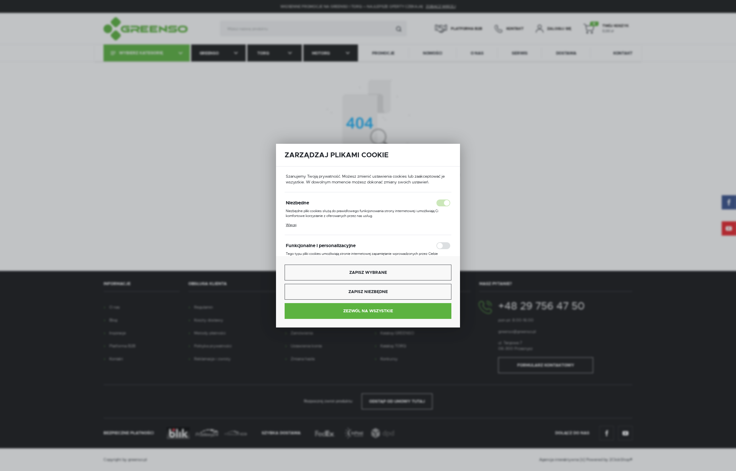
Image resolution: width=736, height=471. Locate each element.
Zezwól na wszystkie (368, 310)
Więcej (291, 225)
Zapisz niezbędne (368, 291)
